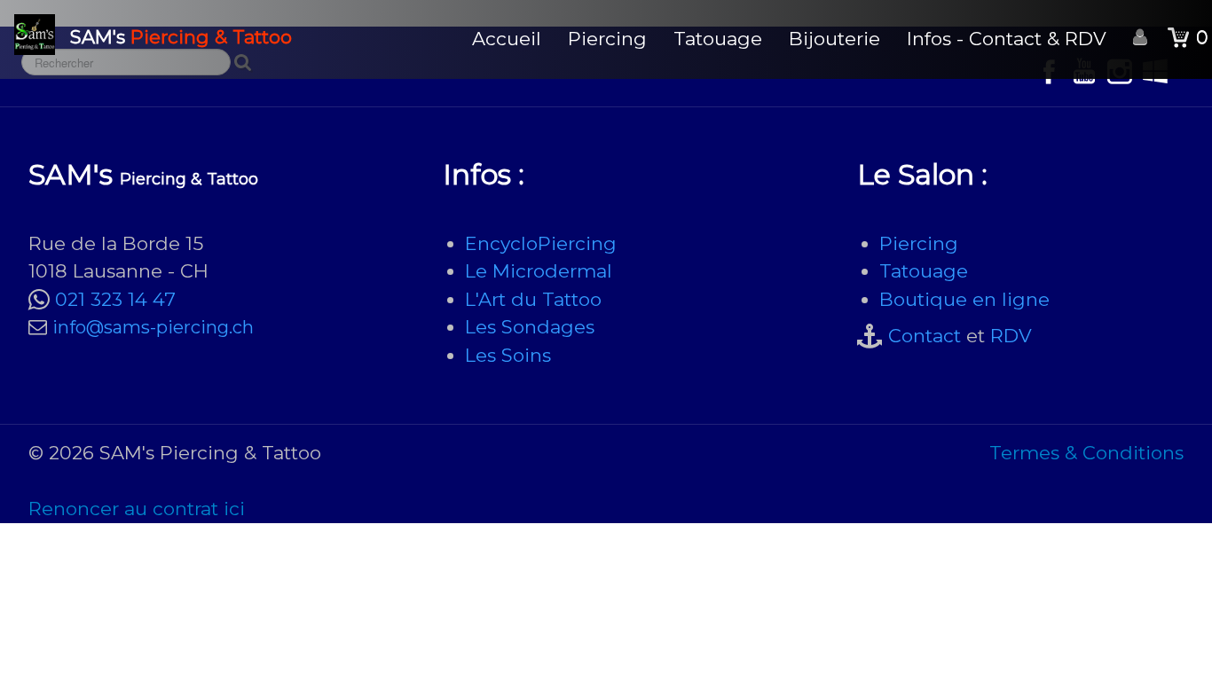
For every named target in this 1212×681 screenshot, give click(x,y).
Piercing (607, 38)
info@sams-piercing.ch (153, 327)
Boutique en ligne (964, 299)
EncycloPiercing (541, 243)
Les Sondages (529, 327)
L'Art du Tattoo (533, 299)
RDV (1011, 336)
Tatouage (717, 38)
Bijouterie (834, 38)
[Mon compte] (1140, 38)
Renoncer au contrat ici (136, 508)
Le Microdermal (538, 271)
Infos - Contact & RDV (1006, 38)
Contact (924, 336)
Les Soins (508, 355)
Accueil (506, 38)
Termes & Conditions (1086, 453)
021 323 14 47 (115, 299)
